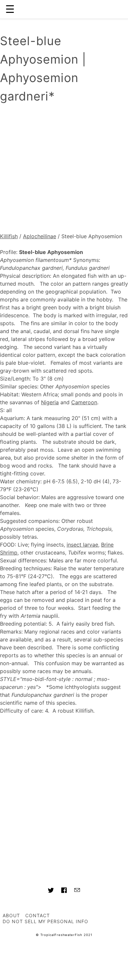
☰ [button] (10, 9)
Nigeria (50, 402)
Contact (37, 915)
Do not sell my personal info (45, 921)
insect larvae (82, 544)
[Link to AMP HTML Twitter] (50, 891)
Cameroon (84, 402)
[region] (64, 169)
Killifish (9, 236)
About (11, 915)
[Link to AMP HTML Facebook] (64, 891)
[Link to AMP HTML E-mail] (77, 891)
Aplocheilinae (39, 236)
